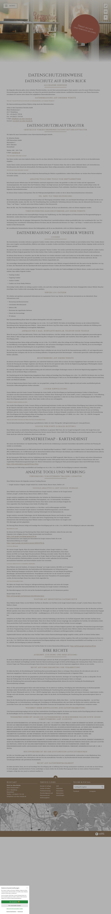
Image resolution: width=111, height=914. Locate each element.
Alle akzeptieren (13, 902)
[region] (14, 894)
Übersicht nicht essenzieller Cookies (15, 908)
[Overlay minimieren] (27, 888)
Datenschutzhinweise (11, 911)
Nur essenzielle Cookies (14, 905)
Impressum (20, 911)
